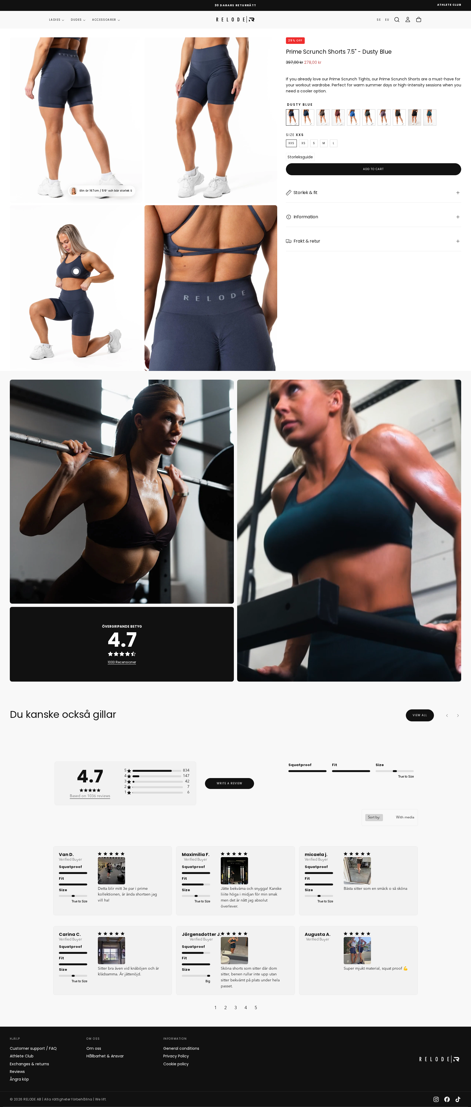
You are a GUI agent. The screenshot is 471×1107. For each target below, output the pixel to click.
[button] (397, 19)
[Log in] (407, 19)
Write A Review (229, 783)
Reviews (17, 1071)
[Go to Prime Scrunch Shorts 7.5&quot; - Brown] (323, 117)
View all (420, 715)
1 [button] (215, 1008)
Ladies (55, 20)
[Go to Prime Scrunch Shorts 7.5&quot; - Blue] (307, 117)
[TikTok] (458, 1099)
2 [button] (225, 1008)
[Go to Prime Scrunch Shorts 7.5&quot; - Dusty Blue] (292, 117)
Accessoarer (104, 20)
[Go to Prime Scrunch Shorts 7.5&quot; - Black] (414, 117)
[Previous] (447, 715)
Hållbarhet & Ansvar (105, 1056)
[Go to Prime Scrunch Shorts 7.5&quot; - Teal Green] (430, 117)
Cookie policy (176, 1064)
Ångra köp (19, 1079)
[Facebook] (447, 1099)
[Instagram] (436, 1099)
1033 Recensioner (122, 662)
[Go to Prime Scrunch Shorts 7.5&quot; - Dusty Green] (369, 117)
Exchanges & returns (29, 1064)
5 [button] (256, 1008)
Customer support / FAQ (33, 1048)
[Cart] (418, 19)
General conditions (181, 1048)
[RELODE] (439, 1059)
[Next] (458, 715)
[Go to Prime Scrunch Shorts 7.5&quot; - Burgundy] (338, 117)
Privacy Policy (176, 1056)
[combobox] (390, 817)
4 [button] (245, 1008)
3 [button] (235, 1008)
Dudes (76, 20)
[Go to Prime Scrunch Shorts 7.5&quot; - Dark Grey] (399, 117)
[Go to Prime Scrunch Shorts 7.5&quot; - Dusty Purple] (384, 117)
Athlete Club (22, 1056)
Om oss (93, 1048)
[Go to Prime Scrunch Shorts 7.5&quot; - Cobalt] (353, 117)
